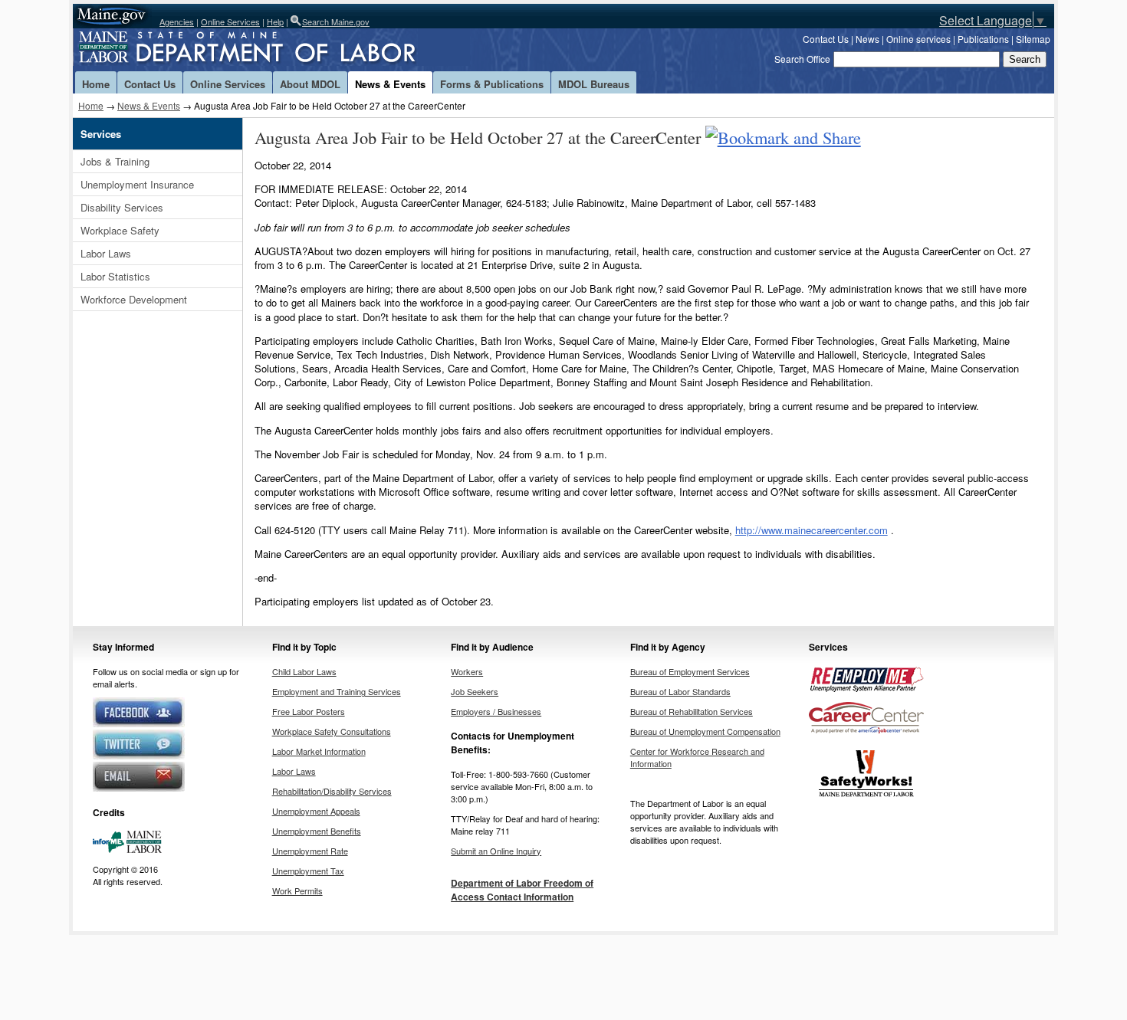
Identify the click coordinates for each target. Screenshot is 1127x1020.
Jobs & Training (115, 161)
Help (275, 21)
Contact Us (826, 38)
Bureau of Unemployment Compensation (705, 731)
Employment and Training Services (336, 691)
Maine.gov (112, 16)
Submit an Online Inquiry (496, 851)
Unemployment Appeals (316, 811)
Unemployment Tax (308, 870)
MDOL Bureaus (593, 84)
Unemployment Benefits (316, 831)
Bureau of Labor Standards (680, 691)
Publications (983, 38)
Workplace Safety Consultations (331, 731)
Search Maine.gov (336, 21)
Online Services (230, 21)
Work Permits (297, 890)
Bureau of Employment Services (690, 671)
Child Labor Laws (304, 671)
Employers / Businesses (496, 711)
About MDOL (310, 84)
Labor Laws (105, 253)
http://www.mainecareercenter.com (811, 530)
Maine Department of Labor (272, 49)
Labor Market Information (319, 751)
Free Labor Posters (308, 711)
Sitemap (1033, 38)
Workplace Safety (119, 230)
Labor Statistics (115, 276)
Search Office (802, 58)
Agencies (176, 21)
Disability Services (121, 207)
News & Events (390, 84)
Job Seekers (474, 691)
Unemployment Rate (310, 851)
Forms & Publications (492, 84)
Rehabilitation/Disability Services (332, 791)
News (867, 38)
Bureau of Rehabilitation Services (691, 711)
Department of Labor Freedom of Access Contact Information (522, 890)
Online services (918, 38)
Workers (467, 671)
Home (96, 84)
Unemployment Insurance (137, 184)
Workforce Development (133, 299)
